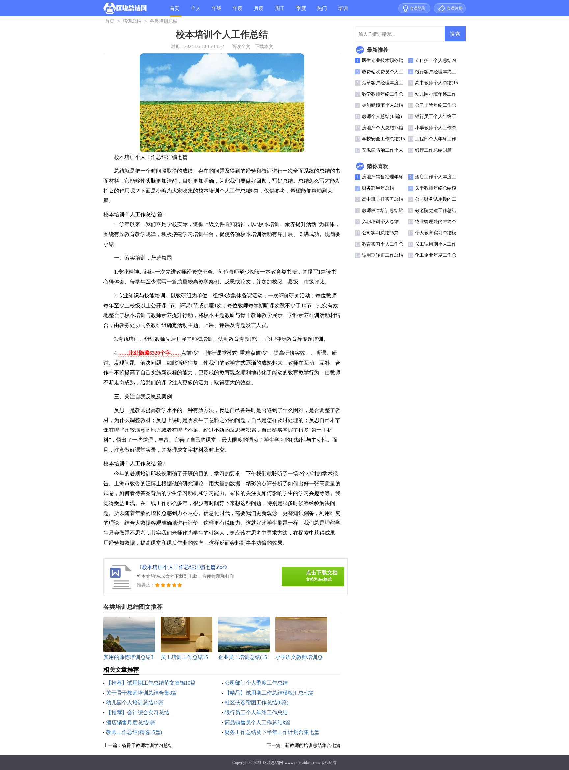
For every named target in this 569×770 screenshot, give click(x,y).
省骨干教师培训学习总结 (147, 745)
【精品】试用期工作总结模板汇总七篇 (269, 693)
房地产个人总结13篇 (382, 127)
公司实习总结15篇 (380, 232)
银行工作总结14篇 (433, 150)
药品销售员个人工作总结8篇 (257, 722)
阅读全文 (241, 46)
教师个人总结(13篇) (382, 116)
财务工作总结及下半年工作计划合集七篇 (272, 732)
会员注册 (455, 8)
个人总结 (196, 11)
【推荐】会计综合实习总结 (137, 712)
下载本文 (264, 46)
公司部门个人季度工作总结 (256, 683)
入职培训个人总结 (380, 221)
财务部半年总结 (378, 188)
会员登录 (417, 8)
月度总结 (259, 11)
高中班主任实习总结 (382, 199)
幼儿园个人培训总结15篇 (135, 702)
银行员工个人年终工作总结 (256, 712)
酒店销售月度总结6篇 (131, 722)
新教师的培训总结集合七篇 (312, 745)
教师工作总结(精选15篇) (134, 732)
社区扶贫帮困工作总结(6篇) (256, 702)
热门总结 (322, 11)
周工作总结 (280, 11)
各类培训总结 (163, 21)
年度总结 (238, 11)
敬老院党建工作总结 (435, 210)
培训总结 (343, 11)
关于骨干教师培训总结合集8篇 (141, 693)
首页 (174, 8)
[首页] (125, 9)
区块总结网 (273, 762)
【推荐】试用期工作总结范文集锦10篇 (151, 683)
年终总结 (217, 11)
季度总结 (301, 11)
